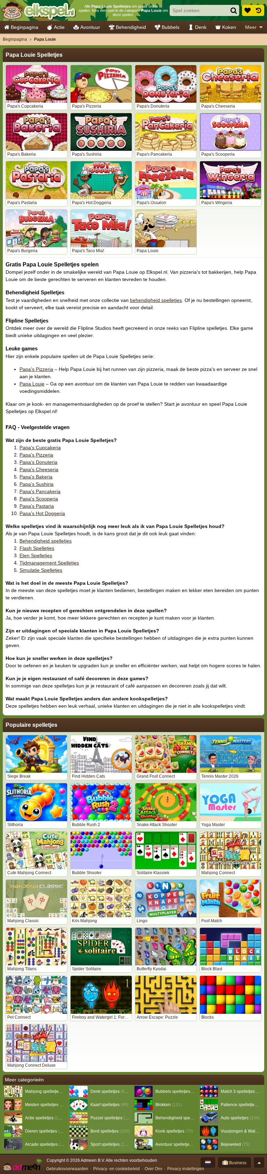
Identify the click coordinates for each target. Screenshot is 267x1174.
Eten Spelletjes (35, 555)
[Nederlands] (208, 1162)
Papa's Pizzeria (36, 369)
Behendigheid (131, 27)
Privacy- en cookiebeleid (116, 1168)
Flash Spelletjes (36, 548)
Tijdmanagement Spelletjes (49, 563)
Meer (251, 27)
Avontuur (90, 27)
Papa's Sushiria (36, 484)
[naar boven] (259, 1162)
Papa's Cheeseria (38, 469)
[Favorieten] (247, 10)
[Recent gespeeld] (258, 10)
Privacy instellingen (185, 1168)
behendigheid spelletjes (156, 300)
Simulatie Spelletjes (40, 570)
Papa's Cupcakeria (40, 447)
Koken (229, 27)
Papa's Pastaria (36, 506)
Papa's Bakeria (35, 477)
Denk (201, 27)
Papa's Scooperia (38, 499)
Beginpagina (24, 27)
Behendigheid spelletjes (45, 541)
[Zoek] (233, 10)
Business (237, 1162)
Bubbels (170, 27)
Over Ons (153, 1168)
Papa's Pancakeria (39, 491)
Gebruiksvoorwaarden (67, 1168)
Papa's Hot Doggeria (42, 513)
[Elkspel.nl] (38, 10)
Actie (59, 27)
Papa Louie (31, 384)
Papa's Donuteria (38, 462)
